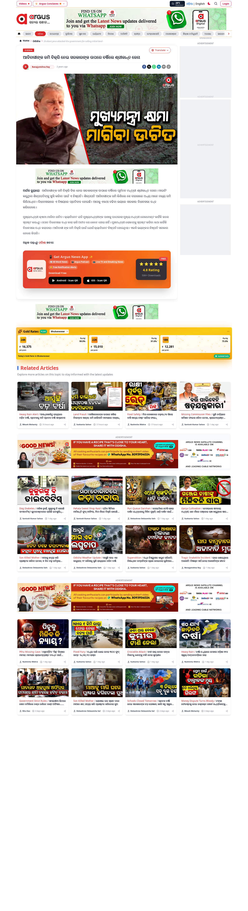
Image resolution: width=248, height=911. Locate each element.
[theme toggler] (209, 3)
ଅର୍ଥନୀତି (123, 33)
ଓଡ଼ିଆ (189, 4)
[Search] (216, 4)
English (200, 4)
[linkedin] (159, 67)
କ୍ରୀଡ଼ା (137, 33)
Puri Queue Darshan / (139, 508)
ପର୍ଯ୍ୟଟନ (97, 33)
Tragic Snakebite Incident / (196, 557)
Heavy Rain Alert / (29, 414)
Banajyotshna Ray (41, 66)
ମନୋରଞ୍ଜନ (171, 33)
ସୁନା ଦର (82, 33)
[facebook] (144, 67)
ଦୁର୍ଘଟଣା (68, 33)
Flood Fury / (80, 651)
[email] (164, 67)
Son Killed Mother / (30, 557)
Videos (23, 3)
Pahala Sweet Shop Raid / (87, 508)
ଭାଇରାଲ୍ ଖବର (224, 33)
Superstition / (135, 557)
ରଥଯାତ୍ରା (54, 33)
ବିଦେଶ (111, 33)
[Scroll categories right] (229, 34)
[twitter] (149, 67)
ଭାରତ (28, 33)
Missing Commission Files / (196, 414)
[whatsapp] (154, 67)
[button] (53, 344)
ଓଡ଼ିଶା (40, 33)
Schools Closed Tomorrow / (142, 700)
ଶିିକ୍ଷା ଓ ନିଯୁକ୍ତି (190, 33)
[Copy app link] (169, 67)
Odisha (36, 41)
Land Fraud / (80, 414)
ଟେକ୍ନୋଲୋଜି (153, 33)
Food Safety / (134, 414)
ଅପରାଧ (207, 33)
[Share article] (65, 424)
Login (226, 3)
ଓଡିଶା (43, 242)
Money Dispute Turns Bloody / (198, 700)
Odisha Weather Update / (87, 557)
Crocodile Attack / (137, 651)
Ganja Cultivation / (191, 508)
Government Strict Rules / (33, 700)
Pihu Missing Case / (30, 651)
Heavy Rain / (188, 651)
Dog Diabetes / (27, 508)
